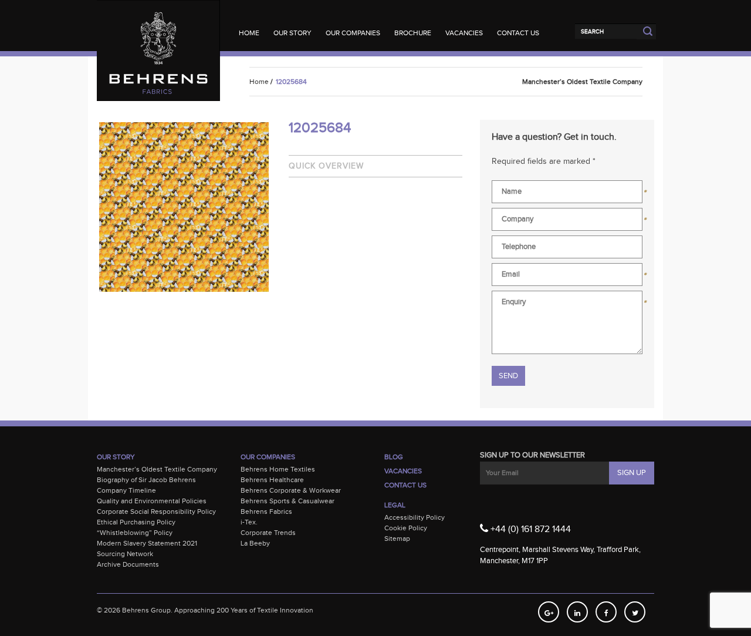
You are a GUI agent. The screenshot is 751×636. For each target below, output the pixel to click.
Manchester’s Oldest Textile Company (157, 469)
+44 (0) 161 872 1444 (529, 529)
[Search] (606, 31)
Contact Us (518, 33)
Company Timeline (126, 490)
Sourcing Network (125, 554)
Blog (393, 457)
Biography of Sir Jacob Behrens (146, 480)
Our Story (292, 33)
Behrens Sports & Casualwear (287, 501)
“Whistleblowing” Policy (134, 533)
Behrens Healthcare (272, 480)
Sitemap (397, 538)
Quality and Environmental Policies (152, 501)
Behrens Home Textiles (278, 469)
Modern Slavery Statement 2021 (147, 543)
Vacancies (464, 33)
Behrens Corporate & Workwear (291, 490)
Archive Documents (128, 564)
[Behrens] (158, 23)
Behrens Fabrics (266, 511)
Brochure (412, 33)
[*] (567, 194)
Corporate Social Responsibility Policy (156, 511)
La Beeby (255, 543)
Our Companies (353, 33)
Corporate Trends (268, 533)
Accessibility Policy (414, 517)
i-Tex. (249, 522)
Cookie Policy (405, 528)
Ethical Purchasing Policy (136, 522)
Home (249, 33)
